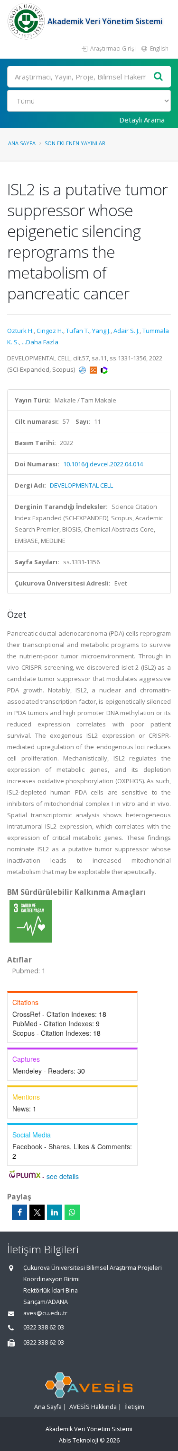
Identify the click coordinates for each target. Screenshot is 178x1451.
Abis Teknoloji (78, 1440)
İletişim (134, 1407)
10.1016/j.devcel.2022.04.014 (103, 464)
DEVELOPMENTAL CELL (81, 485)
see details (63, 1176)
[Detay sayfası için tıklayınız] (31, 921)
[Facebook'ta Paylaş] (19, 1212)
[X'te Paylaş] (37, 1212)
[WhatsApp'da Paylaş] (72, 1212)
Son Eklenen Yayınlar (75, 143)
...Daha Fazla (40, 342)
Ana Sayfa (22, 143)
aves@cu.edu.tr (45, 1313)
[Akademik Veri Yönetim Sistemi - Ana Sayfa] (27, 21)
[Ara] (158, 76)
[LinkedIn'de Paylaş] (54, 1212)
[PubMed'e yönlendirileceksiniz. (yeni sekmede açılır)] (83, 369)
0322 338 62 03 (43, 1327)
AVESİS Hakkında (93, 1407)
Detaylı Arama (142, 119)
